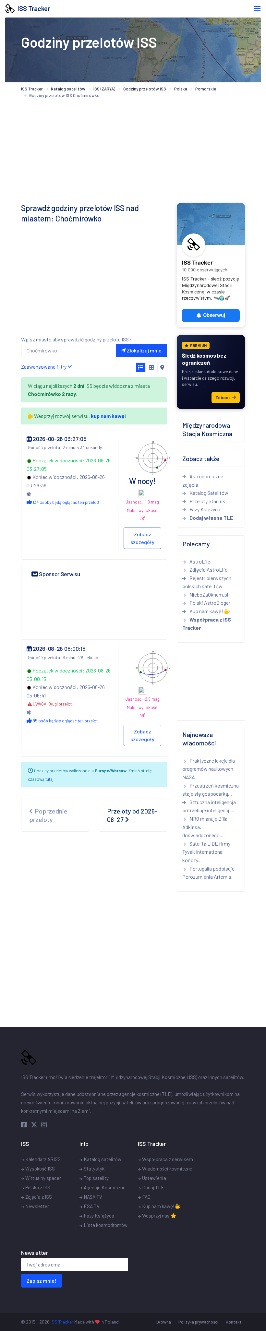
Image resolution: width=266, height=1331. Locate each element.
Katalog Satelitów (208, 493)
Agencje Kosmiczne (105, 1187)
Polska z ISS (37, 1187)
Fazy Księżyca (204, 509)
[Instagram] (44, 1124)
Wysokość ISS (40, 1168)
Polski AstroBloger (209, 603)
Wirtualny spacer (43, 1178)
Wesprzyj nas (156, 1215)
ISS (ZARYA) (104, 88)
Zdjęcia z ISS (38, 1197)
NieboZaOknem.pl (208, 594)
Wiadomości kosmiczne (167, 1168)
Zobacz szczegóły (142, 538)
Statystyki (95, 1168)
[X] (35, 1124)
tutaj (49, 779)
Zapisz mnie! (41, 1281)
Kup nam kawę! (206, 611)
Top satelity (96, 1178)
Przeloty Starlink (206, 501)
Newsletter (37, 1206)
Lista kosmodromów (105, 1225)
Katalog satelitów (68, 88)
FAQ (146, 1197)
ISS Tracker (32, 8)
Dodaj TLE (153, 1187)
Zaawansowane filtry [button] (44, 366)
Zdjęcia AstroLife (207, 569)
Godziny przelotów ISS (144, 88)
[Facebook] (25, 1124)
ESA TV (92, 1206)
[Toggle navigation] (257, 9)
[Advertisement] (94, 279)
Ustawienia (154, 1178)
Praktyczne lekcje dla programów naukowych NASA (208, 768)
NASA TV (93, 1197)
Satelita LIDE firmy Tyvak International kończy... (206, 851)
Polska (180, 88)
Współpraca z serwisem (167, 1159)
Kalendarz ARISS (43, 1159)
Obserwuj (214, 315)
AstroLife (199, 561)
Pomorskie (205, 88)
